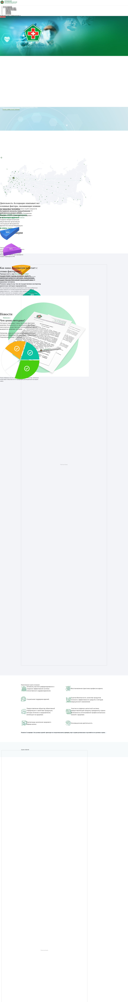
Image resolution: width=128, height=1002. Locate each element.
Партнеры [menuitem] (8, 12)
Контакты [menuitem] (8, 14)
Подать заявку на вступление (11, 109)
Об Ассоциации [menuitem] (7, 6)
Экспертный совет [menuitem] (11, 8)
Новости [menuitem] (8, 11)
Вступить (3, 17)
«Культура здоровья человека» (14, 217)
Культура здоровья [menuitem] (11, 10)
